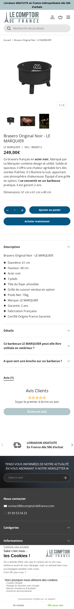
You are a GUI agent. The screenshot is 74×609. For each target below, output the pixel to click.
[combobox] (37, 28)
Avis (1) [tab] (9, 378)
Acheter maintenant (37, 221)
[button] (60, 17)
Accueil (7, 40)
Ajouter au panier (50, 210)
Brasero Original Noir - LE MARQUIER (32, 40)
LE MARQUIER (12, 147)
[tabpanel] (37, 403)
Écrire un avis (37, 412)
